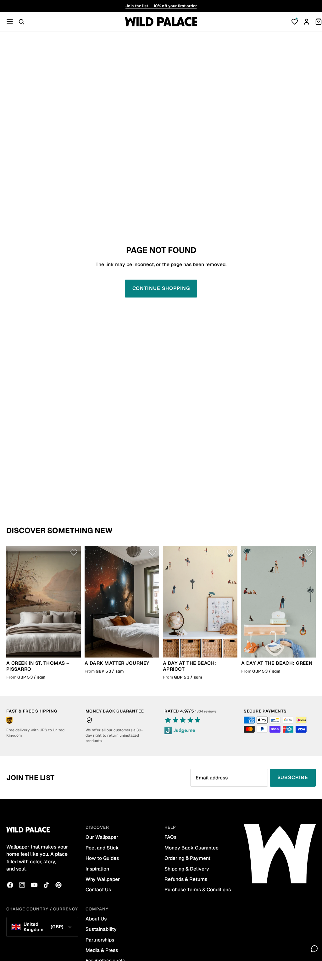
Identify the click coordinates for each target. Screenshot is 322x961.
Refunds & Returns (185, 879)
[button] (73, 552)
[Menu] (10, 22)
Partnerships (100, 939)
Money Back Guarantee (191, 847)
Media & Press (102, 950)
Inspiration (97, 868)
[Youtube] (34, 885)
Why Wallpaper (103, 879)
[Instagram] (22, 885)
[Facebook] (10, 885)
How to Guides (102, 858)
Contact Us (98, 889)
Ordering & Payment (187, 858)
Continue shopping (161, 288)
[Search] (21, 22)
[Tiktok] (46, 885)
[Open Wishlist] (294, 22)
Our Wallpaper (102, 837)
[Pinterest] (58, 885)
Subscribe (292, 777)
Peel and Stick (102, 847)
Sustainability (101, 929)
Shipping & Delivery (186, 868)
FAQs (170, 837)
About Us (96, 918)
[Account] (306, 21)
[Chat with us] (314, 948)
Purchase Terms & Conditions (197, 889)
